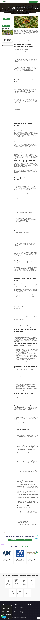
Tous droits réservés (25, 617)
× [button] (11, 605)
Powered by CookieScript (7, 618)
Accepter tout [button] (4, 616)
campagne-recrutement (15, 612)
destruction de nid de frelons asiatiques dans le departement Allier (32, 560)
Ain (3, 558)
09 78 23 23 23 (6, 18)
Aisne (16, 558)
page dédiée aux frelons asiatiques (19, 76)
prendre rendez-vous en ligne (22, 522)
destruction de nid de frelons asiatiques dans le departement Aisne (20, 560)
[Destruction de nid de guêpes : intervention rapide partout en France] (7, 32)
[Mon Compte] (27, 1)
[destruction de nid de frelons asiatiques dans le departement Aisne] (20, 553)
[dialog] (6, 612)
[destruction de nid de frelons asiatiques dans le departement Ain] (7, 553)
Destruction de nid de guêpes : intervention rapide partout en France (7, 39)
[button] (2, 45)
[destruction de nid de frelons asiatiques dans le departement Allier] (32, 553)
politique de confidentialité (22, 612)
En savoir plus (7, 615)
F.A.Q (15, 607)
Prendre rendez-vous (6, 25)
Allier (28, 558)
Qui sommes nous (22, 607)
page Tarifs (15, 364)
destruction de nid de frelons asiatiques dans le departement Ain (7, 560)
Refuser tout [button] (9, 616)
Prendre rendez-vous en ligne (14, 539)
